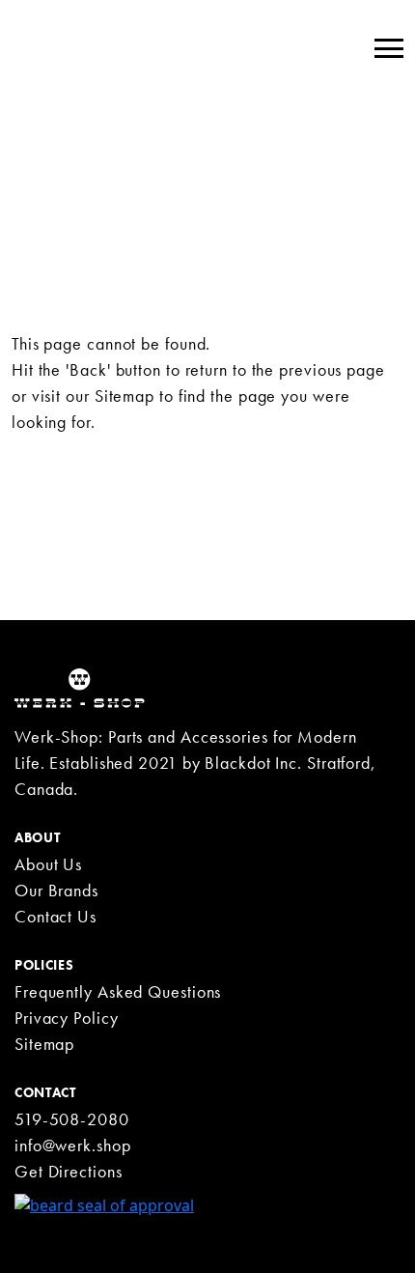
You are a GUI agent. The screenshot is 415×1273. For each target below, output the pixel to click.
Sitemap (124, 395)
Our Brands (56, 890)
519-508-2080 (71, 1119)
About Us (48, 864)
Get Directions (68, 1171)
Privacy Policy (66, 1017)
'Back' (88, 369)
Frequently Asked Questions (117, 991)
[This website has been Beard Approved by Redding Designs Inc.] (104, 1203)
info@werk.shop (72, 1145)
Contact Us (55, 916)
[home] (79, 686)
